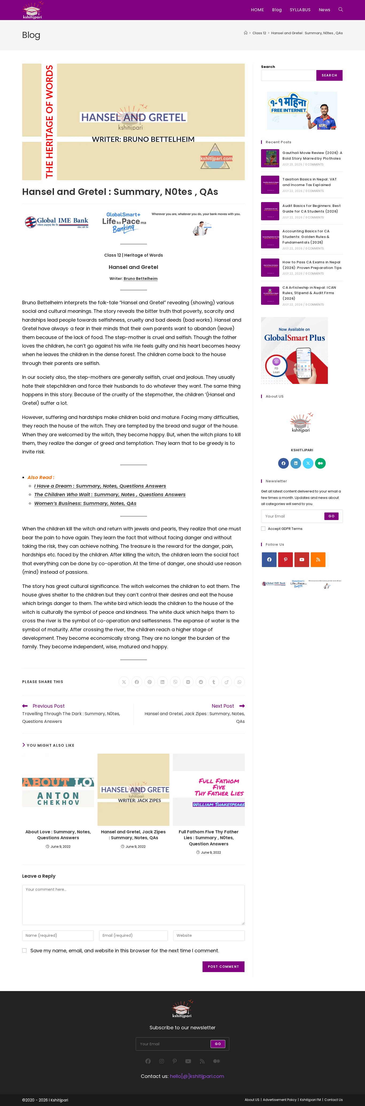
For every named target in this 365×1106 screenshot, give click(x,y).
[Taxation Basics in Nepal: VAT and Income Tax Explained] (270, 185)
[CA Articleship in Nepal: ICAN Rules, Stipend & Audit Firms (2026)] (270, 296)
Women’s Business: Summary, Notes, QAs (85, 503)
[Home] (245, 33)
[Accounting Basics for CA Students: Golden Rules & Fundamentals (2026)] (270, 239)
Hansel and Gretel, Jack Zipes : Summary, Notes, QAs (133, 835)
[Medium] (320, 463)
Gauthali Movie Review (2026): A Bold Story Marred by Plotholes (312, 155)
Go (331, 516)
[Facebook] (283, 463)
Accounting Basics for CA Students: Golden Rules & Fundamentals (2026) (306, 237)
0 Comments (314, 165)
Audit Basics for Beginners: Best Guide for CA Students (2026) (311, 208)
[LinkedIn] (295, 463)
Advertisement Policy (280, 1099)
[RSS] (318, 559)
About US (252, 1099)
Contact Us (333, 1099)
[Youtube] (301, 559)
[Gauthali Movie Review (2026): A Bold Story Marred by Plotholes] (270, 158)
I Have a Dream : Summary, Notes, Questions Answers (100, 486)
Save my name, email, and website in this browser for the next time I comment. (124, 950)
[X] (308, 463)
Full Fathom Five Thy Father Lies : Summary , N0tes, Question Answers (209, 838)
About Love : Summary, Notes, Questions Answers (58, 835)
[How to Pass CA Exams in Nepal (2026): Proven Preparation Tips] (270, 268)
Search (268, 66)
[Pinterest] (285, 559)
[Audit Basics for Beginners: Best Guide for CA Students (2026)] (270, 211)
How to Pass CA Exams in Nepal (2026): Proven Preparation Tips (311, 265)
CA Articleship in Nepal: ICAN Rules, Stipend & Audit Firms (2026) (309, 293)
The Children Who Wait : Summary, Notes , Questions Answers (110, 494)
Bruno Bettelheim (141, 278)
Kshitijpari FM (310, 1099)
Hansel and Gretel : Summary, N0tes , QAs (307, 33)
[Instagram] (162, 1061)
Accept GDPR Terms (285, 528)
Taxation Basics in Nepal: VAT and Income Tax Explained (309, 182)
